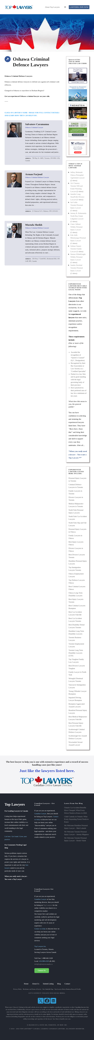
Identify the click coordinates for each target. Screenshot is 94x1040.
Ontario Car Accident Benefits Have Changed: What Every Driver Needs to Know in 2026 (75, 810)
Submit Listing (48, 984)
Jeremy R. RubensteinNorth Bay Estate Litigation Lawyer (78, 216)
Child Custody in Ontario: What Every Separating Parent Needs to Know (76, 819)
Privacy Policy (17, 989)
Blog (59, 984)
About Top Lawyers (52, 7)
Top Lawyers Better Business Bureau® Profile (67, 989)
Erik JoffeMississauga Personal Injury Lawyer (78, 238)
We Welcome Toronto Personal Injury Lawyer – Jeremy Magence (76, 833)
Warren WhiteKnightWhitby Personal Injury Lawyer (78, 257)
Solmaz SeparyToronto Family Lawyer (76, 248)
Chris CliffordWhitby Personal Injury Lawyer (76, 227)
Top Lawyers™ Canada (30, 1028)
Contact (67, 984)
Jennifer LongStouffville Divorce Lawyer (77, 197)
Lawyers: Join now (79, 7)
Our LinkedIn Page (48, 989)
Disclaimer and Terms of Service (32, 989)
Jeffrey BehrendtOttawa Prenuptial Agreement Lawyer (77, 175)
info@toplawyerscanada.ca (43, 964)
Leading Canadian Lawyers (53, 1028)
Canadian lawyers (80, 1007)
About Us (35, 984)
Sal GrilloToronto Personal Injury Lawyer (76, 205)
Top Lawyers (47, 905)
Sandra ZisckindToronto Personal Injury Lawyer (76, 268)
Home (26, 984)
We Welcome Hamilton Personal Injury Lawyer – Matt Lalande (76, 826)
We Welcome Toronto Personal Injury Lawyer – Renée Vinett (75, 839)
